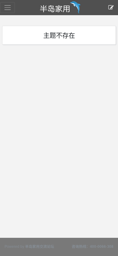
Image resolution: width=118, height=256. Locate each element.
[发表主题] (111, 7)
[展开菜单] (7, 7)
